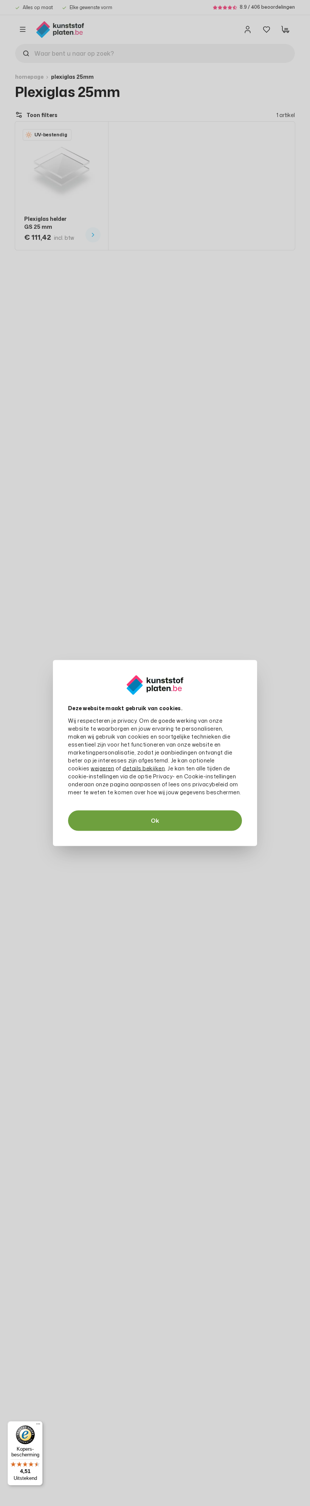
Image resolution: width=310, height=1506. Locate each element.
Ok (155, 821)
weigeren (102, 768)
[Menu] (38, 1425)
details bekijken (143, 768)
